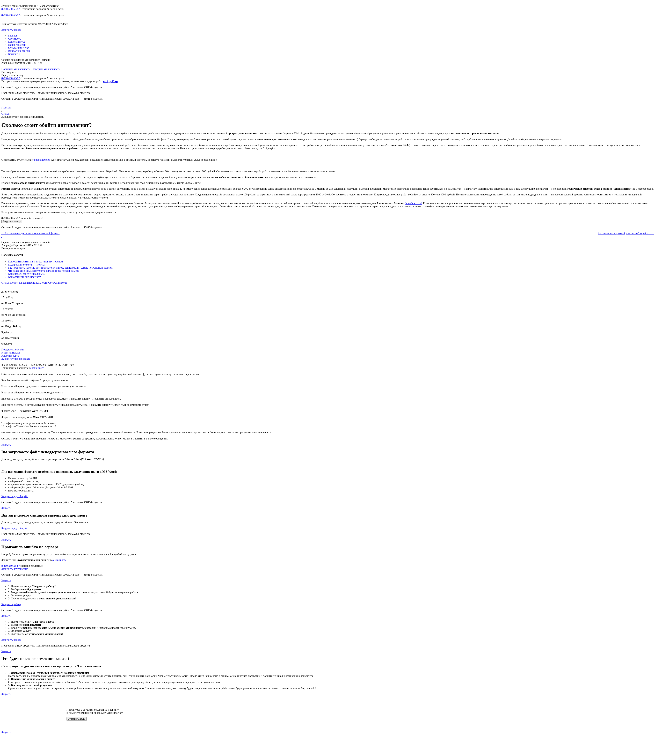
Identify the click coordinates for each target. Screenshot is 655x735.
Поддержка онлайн (12, 349)
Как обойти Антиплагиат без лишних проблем (35, 261)
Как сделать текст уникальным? (26, 273)
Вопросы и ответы (19, 50)
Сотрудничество (57, 282)
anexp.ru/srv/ (37, 367)
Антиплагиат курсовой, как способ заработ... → (626, 233)
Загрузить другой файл (14, 496)
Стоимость (14, 38)
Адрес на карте (10, 355)
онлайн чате (59, 559)
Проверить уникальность (45, 69)
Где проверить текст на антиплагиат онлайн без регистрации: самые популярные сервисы (60, 267)
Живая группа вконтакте (15, 358)
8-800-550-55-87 (10, 9)
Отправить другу (76, 719)
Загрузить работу (11, 29)
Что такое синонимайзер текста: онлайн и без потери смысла (43, 270)
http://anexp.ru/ (42, 159)
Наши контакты (10, 352)
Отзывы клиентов (18, 47)
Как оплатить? (16, 41)
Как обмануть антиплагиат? (24, 276)
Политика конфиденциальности (29, 282)
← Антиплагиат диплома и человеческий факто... (30, 233)
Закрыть (6, 444)
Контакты (14, 54)
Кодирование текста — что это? (26, 264)
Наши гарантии (17, 44)
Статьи (5, 113)
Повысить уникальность (15, 69)
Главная (12, 35)
